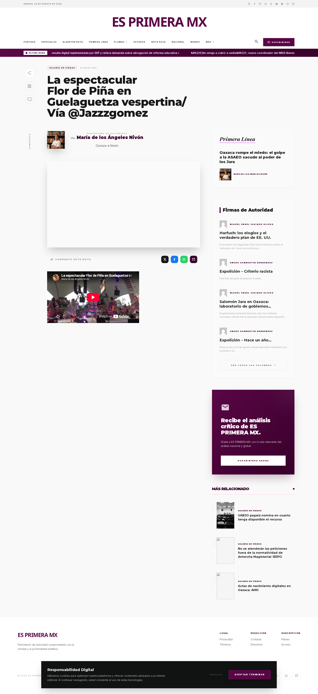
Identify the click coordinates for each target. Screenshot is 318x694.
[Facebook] (254, 3)
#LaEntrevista (73, 42)
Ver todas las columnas (253, 365)
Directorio (257, 644)
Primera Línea (98, 42)
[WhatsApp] (184, 259)
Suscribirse (279, 42)
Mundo (195, 42)
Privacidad (216, 675)
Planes (285, 639)
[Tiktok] (271, 3)
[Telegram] (282, 3)
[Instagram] (260, 3)
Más (210, 41)
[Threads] (265, 3)
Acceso (286, 644)
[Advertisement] (253, 91)
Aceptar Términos (250, 674)
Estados (139, 42)
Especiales (49, 42)
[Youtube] (276, 3)
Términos (225, 644)
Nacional (178, 42)
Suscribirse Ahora (253, 461)
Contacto (256, 639)
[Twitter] (249, 3)
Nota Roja (158, 42)
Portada (30, 42)
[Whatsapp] (287, 3)
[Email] (293, 3)
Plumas (121, 41)
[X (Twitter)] (165, 259)
